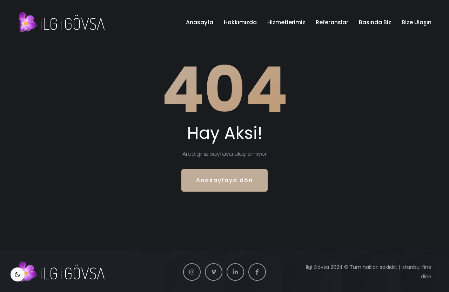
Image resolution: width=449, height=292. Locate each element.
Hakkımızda (240, 22)
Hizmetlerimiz (286, 22)
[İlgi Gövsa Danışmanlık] (61, 22)
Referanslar (332, 22)
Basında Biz (375, 22)
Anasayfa (199, 22)
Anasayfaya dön (224, 180)
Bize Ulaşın (416, 22)
